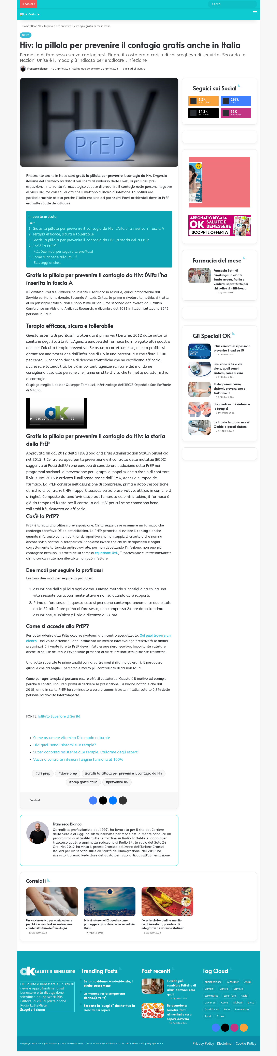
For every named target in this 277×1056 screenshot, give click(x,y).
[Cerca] (248, 13)
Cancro (224, 988)
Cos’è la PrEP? (44, 246)
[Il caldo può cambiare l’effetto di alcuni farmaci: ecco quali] (153, 986)
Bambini (209, 988)
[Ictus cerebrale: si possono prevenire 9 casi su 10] (199, 351)
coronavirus (211, 995)
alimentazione (213, 982)
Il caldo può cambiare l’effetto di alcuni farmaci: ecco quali (181, 987)
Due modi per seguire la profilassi (67, 252)
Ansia (247, 982)
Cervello (238, 988)
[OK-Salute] (30, 14)
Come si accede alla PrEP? (54, 257)
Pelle (227, 1009)
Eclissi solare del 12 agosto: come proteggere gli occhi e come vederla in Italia (109, 924)
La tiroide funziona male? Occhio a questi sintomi (232, 424)
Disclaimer (225, 1043)
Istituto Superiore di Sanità (59, 716)
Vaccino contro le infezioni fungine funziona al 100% (78, 759)
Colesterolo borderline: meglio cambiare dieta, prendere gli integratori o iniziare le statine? (163, 924)
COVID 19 (210, 1002)
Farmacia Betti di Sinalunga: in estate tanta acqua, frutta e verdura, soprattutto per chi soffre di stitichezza (231, 279)
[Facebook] (93, 800)
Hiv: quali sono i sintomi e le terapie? (64, 745)
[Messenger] (113, 800)
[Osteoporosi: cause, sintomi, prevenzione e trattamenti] (199, 389)
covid (244, 995)
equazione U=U (106, 553)
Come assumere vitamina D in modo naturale (71, 738)
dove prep (69, 773)
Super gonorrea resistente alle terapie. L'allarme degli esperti (85, 752)
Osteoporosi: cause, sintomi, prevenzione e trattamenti (229, 388)
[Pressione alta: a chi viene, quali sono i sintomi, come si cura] (199, 369)
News (34, 26)
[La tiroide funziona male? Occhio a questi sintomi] (199, 427)
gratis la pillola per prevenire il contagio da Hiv (124, 773)
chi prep (44, 773)
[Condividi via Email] (123, 800)
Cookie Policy (246, 1043)
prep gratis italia (85, 782)
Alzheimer (233, 982)
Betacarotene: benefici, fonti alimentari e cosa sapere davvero (179, 1012)
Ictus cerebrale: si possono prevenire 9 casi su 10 (232, 348)
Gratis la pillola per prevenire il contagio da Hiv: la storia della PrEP (90, 240)
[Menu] (255, 13)
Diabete (237, 1002)
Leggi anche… (51, 263)
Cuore (224, 1002)
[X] (103, 800)
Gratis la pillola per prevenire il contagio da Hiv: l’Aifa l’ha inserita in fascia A (98, 228)
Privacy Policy (203, 1043)
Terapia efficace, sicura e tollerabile (63, 234)
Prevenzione (242, 1009)
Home (25, 26)
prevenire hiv (118, 782)
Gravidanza (212, 1009)
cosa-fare (230, 995)
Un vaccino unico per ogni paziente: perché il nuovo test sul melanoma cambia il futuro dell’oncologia (49, 924)
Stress (220, 1016)
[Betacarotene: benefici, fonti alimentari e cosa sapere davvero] (153, 1010)
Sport (208, 1016)
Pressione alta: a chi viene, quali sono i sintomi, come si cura (228, 368)
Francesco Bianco (37, 68)
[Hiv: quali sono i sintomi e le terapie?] (199, 409)
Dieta (251, 1002)
